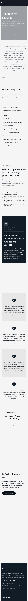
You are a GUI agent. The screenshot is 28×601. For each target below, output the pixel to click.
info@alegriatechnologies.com (15, 586)
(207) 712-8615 (11, 588)
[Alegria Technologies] (8, 3)
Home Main (5, 34)
